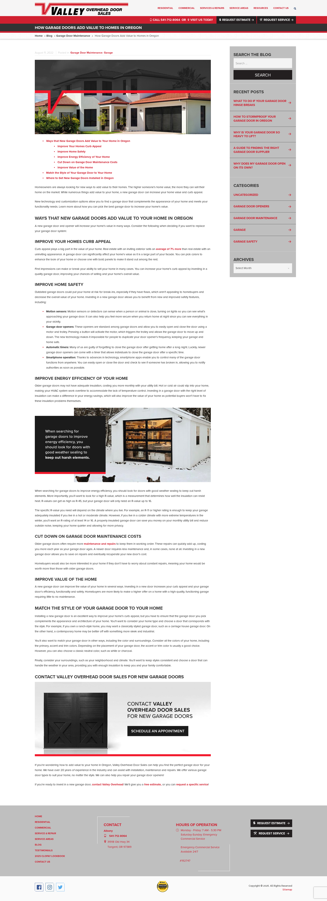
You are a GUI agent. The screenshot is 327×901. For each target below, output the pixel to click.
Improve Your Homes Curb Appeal (79, 146)
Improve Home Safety (72, 151)
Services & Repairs (212, 8)
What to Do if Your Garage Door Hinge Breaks (260, 103)
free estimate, (153, 784)
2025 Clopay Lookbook (50, 856)
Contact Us (281, 8)
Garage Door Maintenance (73, 36)
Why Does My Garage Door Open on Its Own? (260, 165)
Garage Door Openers (251, 206)
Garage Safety (245, 241)
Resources (261, 8)
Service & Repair (45, 833)
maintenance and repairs (100, 544)
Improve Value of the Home (75, 167)
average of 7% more (168, 249)
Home (39, 36)
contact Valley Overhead (107, 784)
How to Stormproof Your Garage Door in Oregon (255, 118)
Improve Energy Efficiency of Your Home (84, 157)
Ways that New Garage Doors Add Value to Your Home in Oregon (88, 141)
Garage (108, 52)
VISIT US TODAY (201, 20)
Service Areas (239, 8)
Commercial (186, 8)
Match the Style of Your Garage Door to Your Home (79, 173)
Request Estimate (236, 20)
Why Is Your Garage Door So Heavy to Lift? (257, 134)
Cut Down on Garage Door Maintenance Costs (87, 162)
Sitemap (287, 889)
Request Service (277, 20)
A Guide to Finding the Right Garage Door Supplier (256, 150)
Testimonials (44, 850)
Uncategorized (246, 195)
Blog (49, 36)
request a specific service (192, 784)
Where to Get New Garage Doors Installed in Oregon (80, 178)
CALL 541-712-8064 (166, 20)
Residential (165, 8)
